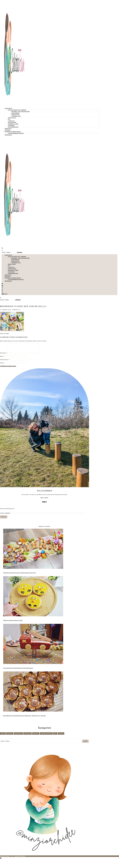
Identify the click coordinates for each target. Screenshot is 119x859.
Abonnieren (3, 516)
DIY (9, 119)
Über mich (8, 128)
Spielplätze (15, 114)
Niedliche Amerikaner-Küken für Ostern (13, 620)
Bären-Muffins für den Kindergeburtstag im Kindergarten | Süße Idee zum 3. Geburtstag (24, 715)
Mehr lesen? (44, 497)
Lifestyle (11, 120)
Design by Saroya (20, 856)
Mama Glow (12, 117)
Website (2, 362)
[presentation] (46, 549)
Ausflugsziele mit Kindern (17, 109)
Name (2, 356)
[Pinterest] (3, 294)
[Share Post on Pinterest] (8, 333)
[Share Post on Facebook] (6, 333)
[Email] (2, 294)
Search (19, 252)
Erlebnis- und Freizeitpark (20, 111)
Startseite (8, 108)
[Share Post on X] (7, 333)
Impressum (8, 134)
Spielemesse (15, 113)
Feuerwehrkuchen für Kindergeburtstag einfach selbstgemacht (18, 668)
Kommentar (3, 353)
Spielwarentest (13, 126)
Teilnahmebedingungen (16, 133)
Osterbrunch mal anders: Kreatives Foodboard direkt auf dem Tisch (19, 572)
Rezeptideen (12, 122)
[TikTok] (5, 294)
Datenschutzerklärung (13, 131)
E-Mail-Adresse (4, 359)
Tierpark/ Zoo (16, 116)
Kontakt (7, 130)
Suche (85, 741)
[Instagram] (4, 294)
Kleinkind (11, 125)
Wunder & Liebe (13, 123)
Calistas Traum (4, 856)
